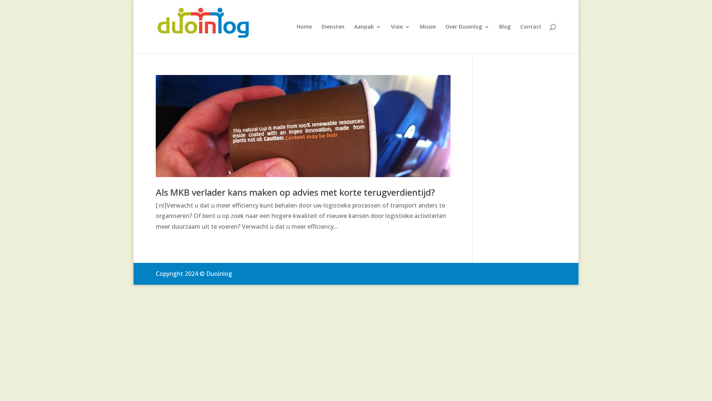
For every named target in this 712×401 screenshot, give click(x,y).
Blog (505, 27)
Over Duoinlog (463, 27)
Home (304, 27)
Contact (530, 27)
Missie (428, 27)
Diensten (333, 27)
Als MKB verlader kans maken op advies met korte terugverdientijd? (295, 192)
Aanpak (364, 27)
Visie (397, 27)
